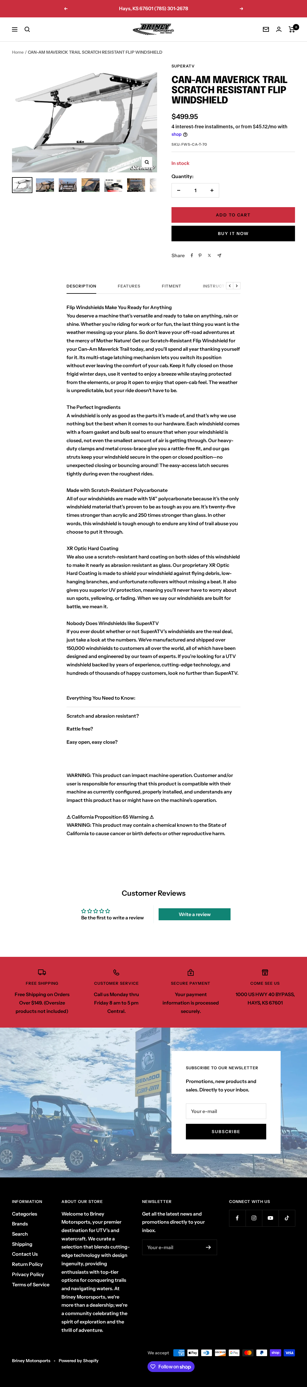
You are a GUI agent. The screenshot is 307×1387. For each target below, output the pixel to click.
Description (81, 286)
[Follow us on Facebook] (237, 1218)
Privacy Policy (28, 1274)
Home (18, 52)
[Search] (27, 29)
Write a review (195, 914)
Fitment (171, 286)
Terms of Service (30, 1284)
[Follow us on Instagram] (254, 1218)
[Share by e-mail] (219, 255)
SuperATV (183, 66)
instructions (219, 286)
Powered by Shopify (79, 1360)
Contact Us (25, 1254)
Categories (24, 1214)
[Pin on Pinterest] (199, 255)
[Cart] (292, 29)
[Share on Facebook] (192, 255)
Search (20, 1234)
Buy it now (233, 233)
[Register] (208, 1247)
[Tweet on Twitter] (209, 255)
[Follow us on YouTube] (270, 1218)
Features (129, 286)
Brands (20, 1224)
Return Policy (27, 1264)
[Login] (279, 29)
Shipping (22, 1244)
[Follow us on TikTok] (287, 1218)
